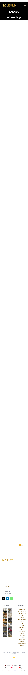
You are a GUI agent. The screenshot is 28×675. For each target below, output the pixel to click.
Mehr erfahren (14, 72)
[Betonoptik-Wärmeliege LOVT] (5, 633)
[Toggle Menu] (24, 5)
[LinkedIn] (7, 598)
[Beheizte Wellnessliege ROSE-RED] (10, 628)
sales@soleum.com (7, 580)
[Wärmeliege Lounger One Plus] (10, 614)
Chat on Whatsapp (7, 583)
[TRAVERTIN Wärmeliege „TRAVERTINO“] (5, 614)
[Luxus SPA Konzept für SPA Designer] (10, 619)
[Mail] (3, 598)
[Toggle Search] (19, 5)
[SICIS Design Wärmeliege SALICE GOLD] (10, 609)
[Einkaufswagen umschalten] (15, 5)
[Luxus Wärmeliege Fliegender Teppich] (10, 633)
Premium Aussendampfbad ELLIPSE (22, 643)
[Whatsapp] (11, 598)
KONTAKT (7, 586)
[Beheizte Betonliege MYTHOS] (5, 628)
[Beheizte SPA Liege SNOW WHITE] (10, 623)
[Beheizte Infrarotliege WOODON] (5, 623)
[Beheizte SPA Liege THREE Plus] (5, 609)
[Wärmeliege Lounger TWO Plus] (5, 619)
